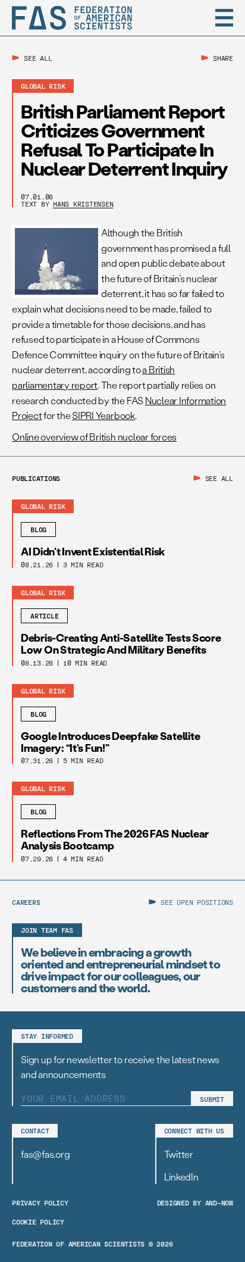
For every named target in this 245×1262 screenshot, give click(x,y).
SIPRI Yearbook (103, 415)
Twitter (178, 1154)
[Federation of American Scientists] (72, 18)
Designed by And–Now (195, 1202)
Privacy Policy (40, 1202)
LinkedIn (181, 1176)
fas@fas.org (45, 1154)
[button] (224, 18)
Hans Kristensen (83, 203)
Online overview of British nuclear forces (94, 436)
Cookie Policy (38, 1221)
